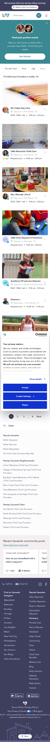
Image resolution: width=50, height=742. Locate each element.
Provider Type (11, 68)
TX (4, 425)
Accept (25, 387)
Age (33, 68)
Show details (36, 379)
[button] (45, 109)
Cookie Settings (23, 396)
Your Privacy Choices (17, 711)
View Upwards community (15, 545)
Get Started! (25, 56)
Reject (25, 405)
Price (24, 68)
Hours (43, 68)
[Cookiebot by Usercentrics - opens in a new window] (35, 334)
